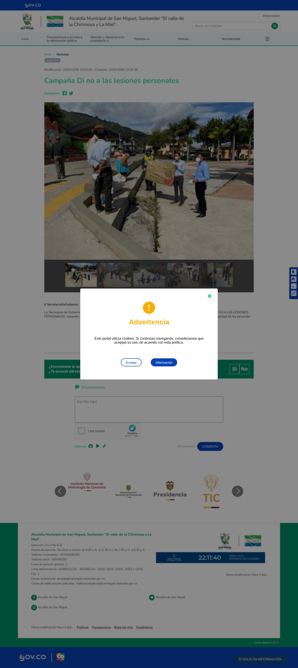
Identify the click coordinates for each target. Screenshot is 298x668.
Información (164, 362)
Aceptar (131, 362)
